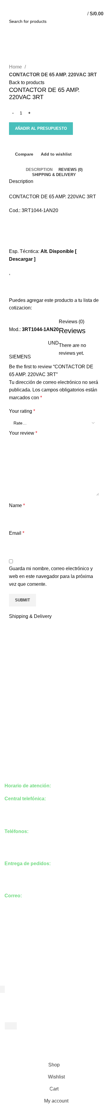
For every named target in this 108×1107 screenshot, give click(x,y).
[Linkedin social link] (61, 4)
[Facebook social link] (40, 4)
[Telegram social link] (67, 4)
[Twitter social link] (47, 4)
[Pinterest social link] (54, 4)
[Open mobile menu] (7, 14)
